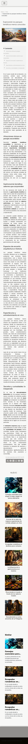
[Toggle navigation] (4, 3)
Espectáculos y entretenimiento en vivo (15, 65)
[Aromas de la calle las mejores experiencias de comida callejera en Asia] (13, 510)
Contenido (8, 48)
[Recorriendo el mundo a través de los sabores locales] (13, 583)
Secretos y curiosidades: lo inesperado (15, 68)
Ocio (7, 12)
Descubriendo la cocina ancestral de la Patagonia (13, 618)
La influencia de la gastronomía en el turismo (14, 569)
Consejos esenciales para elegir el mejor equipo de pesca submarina (13, 496)
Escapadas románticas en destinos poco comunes (13, 545)
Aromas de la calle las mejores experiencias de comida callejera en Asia (14, 521)
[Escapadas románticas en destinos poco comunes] (13, 535)
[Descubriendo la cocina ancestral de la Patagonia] (13, 607)
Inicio (2, 12)
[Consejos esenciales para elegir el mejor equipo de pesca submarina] (13, 485)
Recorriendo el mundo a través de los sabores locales (14, 594)
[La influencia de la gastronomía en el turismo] (13, 558)
